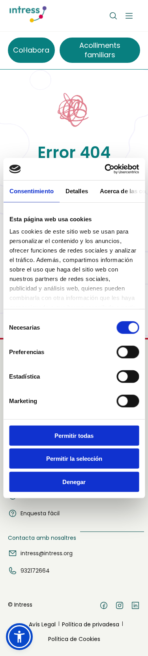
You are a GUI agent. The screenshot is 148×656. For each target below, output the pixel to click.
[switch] (127, 351)
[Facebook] (104, 607)
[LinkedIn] (135, 607)
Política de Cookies (74, 639)
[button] (19, 636)
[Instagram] (119, 607)
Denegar (74, 481)
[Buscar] (113, 16)
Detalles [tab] (76, 190)
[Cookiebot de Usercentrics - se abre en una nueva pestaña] (105, 169)
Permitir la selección (74, 458)
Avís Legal (42, 624)
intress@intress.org (47, 553)
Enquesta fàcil (40, 513)
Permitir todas (74, 435)
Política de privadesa (90, 624)
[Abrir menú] (129, 16)
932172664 (35, 571)
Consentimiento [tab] (31, 190)
